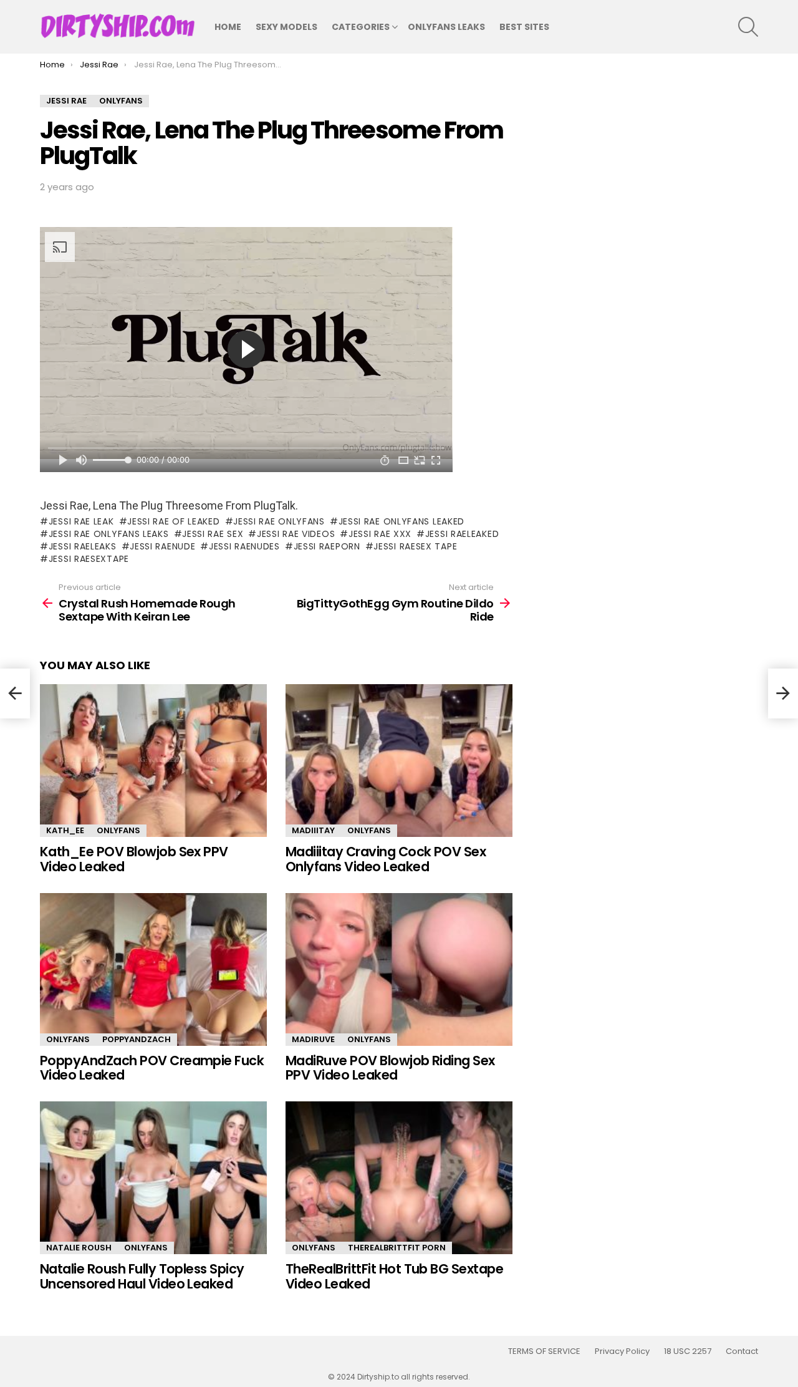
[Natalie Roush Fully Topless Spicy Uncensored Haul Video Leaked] (153, 1177)
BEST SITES (524, 27)
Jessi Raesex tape (415, 546)
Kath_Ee (65, 830)
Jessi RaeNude (162, 546)
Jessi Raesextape (89, 559)
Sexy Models (286, 27)
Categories (361, 27)
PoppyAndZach (136, 1039)
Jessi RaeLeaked (462, 534)
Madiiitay (313, 830)
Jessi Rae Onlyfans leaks (109, 534)
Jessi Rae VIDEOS (296, 534)
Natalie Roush (79, 1248)
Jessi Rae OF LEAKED (173, 521)
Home (227, 27)
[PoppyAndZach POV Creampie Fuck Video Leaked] (153, 969)
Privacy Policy (622, 1351)
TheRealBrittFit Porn (397, 1248)
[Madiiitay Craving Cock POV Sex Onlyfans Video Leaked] (399, 760)
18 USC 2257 (687, 1351)
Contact (742, 1351)
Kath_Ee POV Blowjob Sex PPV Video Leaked (134, 859)
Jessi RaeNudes (244, 546)
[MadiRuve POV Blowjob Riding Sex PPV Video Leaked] (399, 969)
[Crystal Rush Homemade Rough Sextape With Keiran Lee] (15, 693)
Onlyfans (118, 830)
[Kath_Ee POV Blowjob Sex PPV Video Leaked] (153, 760)
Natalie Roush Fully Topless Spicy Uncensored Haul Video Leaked (142, 1276)
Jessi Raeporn (327, 546)
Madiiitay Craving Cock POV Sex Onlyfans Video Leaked (386, 859)
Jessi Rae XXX (380, 534)
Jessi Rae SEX (212, 534)
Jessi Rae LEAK (81, 521)
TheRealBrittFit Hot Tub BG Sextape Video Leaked (394, 1276)
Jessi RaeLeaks (83, 546)
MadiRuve (313, 1039)
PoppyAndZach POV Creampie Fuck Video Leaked (152, 1068)
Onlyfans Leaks (446, 27)
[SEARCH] (748, 26)
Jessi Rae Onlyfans (279, 521)
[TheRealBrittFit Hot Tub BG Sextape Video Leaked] (399, 1177)
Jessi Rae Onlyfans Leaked (401, 521)
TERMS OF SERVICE (544, 1351)
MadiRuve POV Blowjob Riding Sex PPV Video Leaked (390, 1068)
